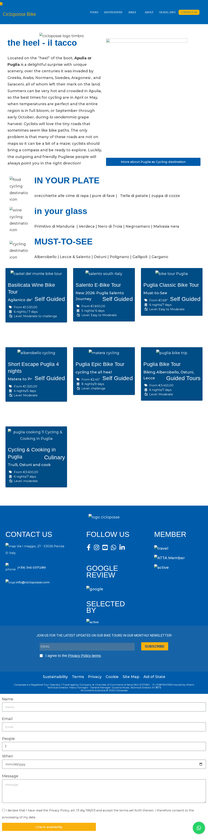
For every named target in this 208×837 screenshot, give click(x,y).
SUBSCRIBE (155, 646)
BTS (158, 687)
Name (7, 699)
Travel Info (167, 12)
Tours (94, 12)
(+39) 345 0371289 (31, 567)
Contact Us (189, 12)
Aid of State (154, 677)
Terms (78, 677)
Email (7, 719)
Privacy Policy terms (84, 656)
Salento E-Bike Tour (98, 285)
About (149, 12)
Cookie (112, 677)
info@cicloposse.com (33, 582)
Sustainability (55, 677)
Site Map (131, 677)
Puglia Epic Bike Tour (100, 364)
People (8, 738)
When (7, 756)
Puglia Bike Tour (162, 364)
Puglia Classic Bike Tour (171, 285)
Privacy (95, 677)
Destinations (113, 12)
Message (10, 776)
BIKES (132, 12)
